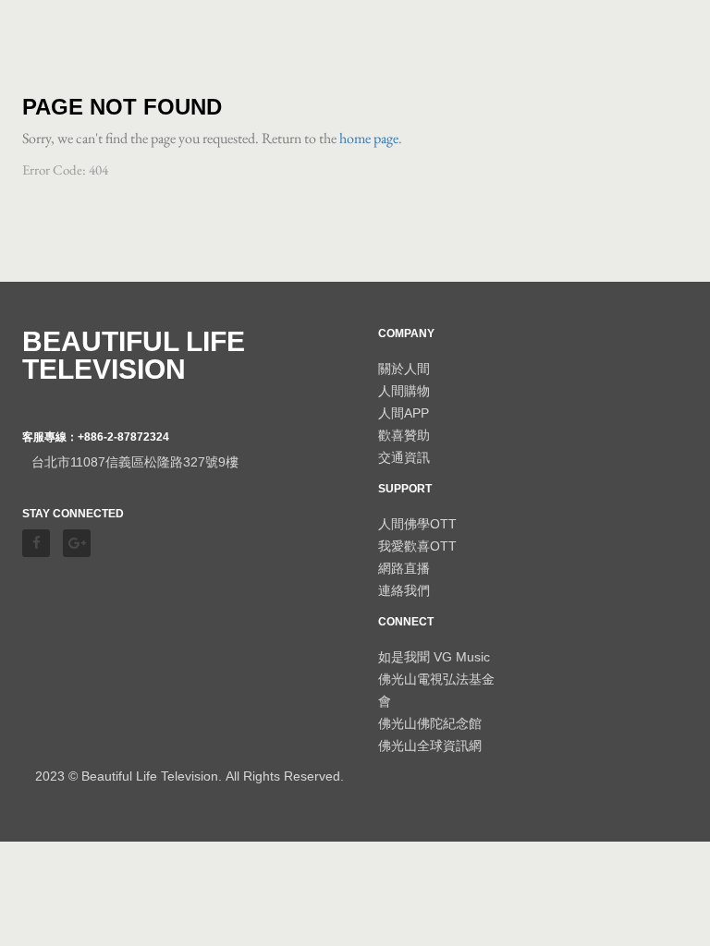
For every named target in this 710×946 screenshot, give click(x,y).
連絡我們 (404, 590)
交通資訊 (404, 457)
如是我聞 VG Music (434, 656)
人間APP (403, 413)
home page (368, 138)
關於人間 (404, 368)
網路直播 (404, 568)
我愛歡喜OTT (417, 546)
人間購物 (404, 390)
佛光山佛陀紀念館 (430, 723)
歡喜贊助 (404, 435)
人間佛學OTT (417, 523)
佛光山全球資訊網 (430, 745)
